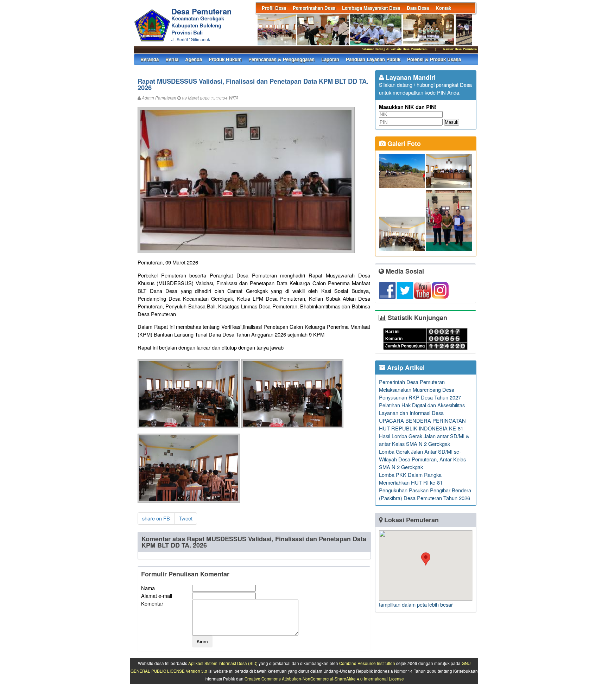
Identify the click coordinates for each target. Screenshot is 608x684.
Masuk (451, 122)
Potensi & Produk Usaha (434, 59)
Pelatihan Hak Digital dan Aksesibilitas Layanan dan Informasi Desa (422, 408)
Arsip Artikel (405, 367)
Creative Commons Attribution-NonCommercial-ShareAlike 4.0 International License (324, 679)
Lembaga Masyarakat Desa (371, 8)
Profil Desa (274, 8)
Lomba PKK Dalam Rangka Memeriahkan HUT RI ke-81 (411, 478)
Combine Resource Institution (367, 663)
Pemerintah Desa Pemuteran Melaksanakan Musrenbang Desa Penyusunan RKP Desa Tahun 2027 (420, 389)
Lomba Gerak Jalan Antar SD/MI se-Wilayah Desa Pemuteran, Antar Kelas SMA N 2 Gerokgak (422, 459)
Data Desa (418, 8)
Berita (171, 59)
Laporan (330, 59)
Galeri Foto (403, 143)
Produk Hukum (225, 59)
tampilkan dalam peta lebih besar (416, 604)
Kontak (443, 8)
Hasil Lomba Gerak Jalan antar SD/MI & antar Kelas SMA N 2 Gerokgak (424, 439)
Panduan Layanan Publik (373, 59)
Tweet (185, 518)
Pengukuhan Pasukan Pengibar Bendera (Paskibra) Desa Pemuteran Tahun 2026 (425, 493)
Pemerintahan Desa (314, 8)
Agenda (193, 59)
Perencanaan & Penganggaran (281, 59)
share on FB (156, 518)
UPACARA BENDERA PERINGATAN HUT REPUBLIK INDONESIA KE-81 (422, 424)
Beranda (149, 59)
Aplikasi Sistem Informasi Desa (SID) (223, 663)
